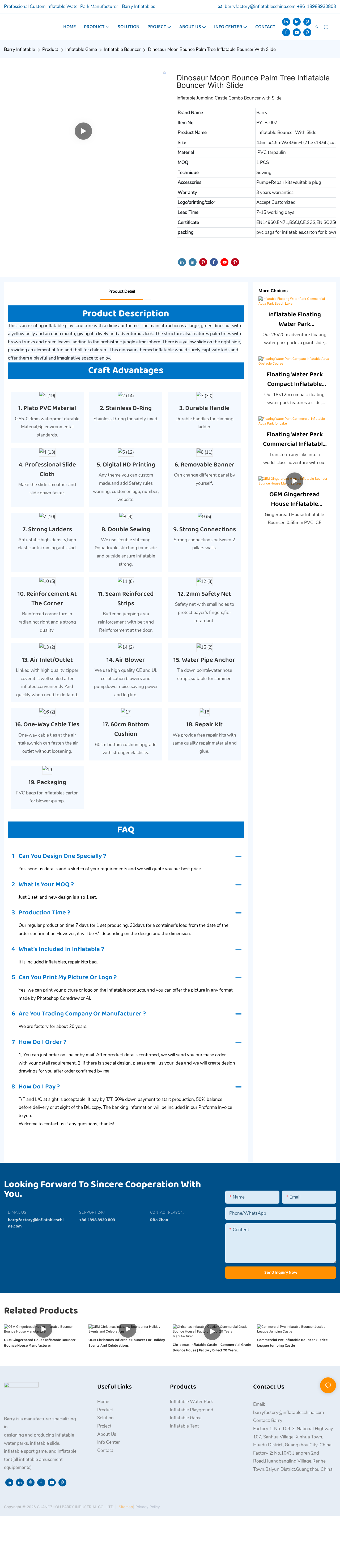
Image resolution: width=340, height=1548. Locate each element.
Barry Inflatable (19, 49)
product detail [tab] (121, 291)
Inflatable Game (81, 49)
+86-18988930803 (316, 6)
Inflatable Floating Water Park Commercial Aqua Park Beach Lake (294, 319)
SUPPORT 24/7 (92, 1212)
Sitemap (125, 1506)
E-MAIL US (17, 1212)
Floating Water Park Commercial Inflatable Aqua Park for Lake (294, 439)
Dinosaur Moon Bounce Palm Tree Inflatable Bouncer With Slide (212, 49)
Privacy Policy (147, 1506)
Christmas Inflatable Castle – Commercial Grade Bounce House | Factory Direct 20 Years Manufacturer (212, 1347)
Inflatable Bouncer (122, 49)
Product (50, 49)
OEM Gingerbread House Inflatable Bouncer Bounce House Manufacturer (294, 499)
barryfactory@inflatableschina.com (260, 6)
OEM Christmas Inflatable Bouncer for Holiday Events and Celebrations (126, 1342)
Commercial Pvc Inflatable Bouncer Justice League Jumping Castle (292, 1342)
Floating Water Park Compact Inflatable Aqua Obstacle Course (294, 379)
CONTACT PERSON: (167, 1212)
